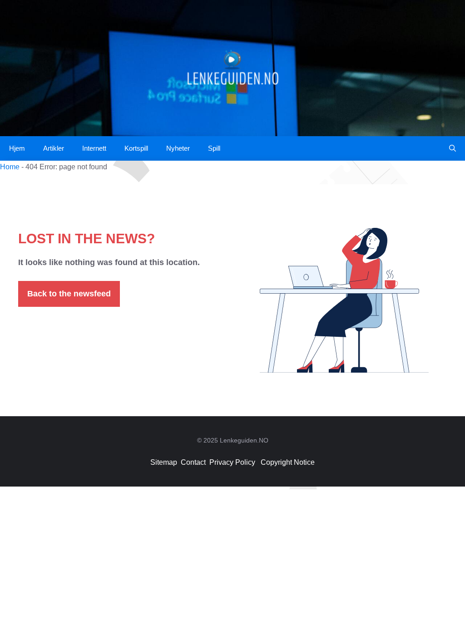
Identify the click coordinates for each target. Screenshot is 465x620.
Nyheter (178, 148)
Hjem (17, 148)
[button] (452, 148)
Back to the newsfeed (69, 293)
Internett (94, 148)
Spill (214, 148)
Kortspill (136, 148)
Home (10, 167)
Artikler (53, 148)
